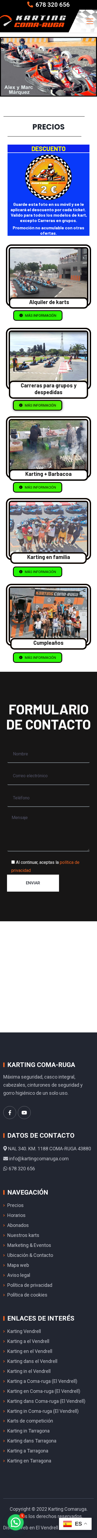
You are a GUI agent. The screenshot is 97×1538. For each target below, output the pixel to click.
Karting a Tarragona (27, 1451)
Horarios (16, 1215)
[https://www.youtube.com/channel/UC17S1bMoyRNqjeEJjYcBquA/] (24, 1112)
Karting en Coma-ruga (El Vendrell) (43, 1391)
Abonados (18, 1225)
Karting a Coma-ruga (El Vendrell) (42, 1381)
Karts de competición (30, 1421)
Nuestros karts (23, 1235)
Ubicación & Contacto (30, 1255)
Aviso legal (18, 1275)
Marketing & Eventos (29, 1245)
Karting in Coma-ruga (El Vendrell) (43, 1411)
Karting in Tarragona (28, 1431)
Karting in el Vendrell (29, 1371)
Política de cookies (27, 1295)
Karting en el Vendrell (29, 1351)
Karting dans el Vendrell (32, 1361)
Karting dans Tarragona (31, 1441)
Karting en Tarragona (29, 1461)
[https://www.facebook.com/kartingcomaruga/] (9, 1112)
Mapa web (18, 1265)
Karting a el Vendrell (28, 1341)
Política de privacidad (29, 1285)
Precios (15, 1205)
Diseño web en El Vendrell (30, 1527)
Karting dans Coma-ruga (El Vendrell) (46, 1401)
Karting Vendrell (24, 1331)
